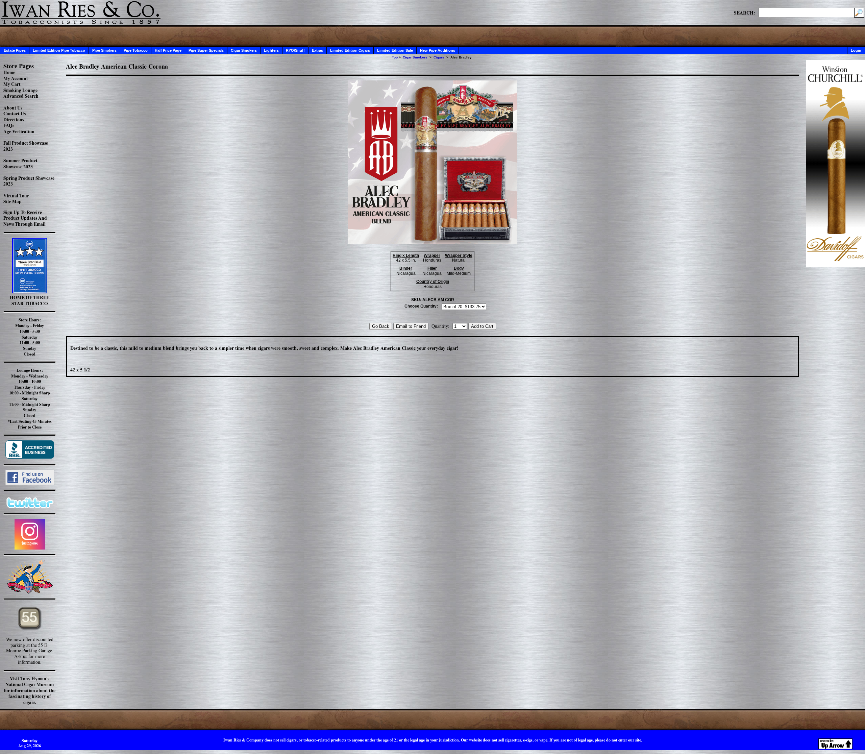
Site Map (12, 201)
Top (395, 57)
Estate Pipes (15, 50)
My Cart (12, 84)
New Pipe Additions (437, 50)
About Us (12, 107)
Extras (317, 50)
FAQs (8, 125)
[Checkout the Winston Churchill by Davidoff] (835, 265)
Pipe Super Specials (206, 50)
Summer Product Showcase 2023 (20, 163)
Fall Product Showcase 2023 (25, 146)
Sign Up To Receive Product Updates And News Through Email (25, 218)
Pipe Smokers (104, 50)
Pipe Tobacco (136, 50)
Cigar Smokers (244, 50)
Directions (13, 119)
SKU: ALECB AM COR (432, 299)
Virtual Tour (16, 195)
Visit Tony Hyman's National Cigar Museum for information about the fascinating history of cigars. (29, 690)
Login (856, 50)
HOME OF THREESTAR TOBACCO (29, 300)
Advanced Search (21, 96)
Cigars (439, 57)
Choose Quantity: (421, 306)
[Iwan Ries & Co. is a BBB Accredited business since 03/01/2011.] (29, 457)
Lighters (271, 50)
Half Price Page (168, 50)
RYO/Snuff (295, 50)
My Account (15, 78)
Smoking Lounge (20, 90)
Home (9, 72)
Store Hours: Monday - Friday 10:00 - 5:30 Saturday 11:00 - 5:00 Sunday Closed (29, 337)
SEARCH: (744, 12)
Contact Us (14, 113)
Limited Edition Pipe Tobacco (59, 50)
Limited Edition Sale (395, 50)
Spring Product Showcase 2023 (28, 181)
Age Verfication (18, 131)
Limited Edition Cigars (350, 50)
